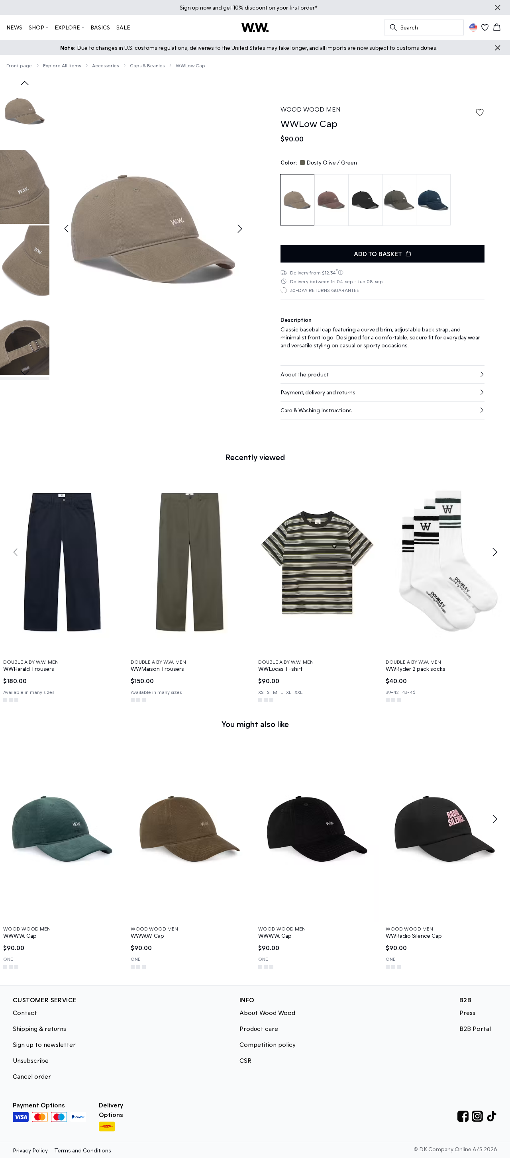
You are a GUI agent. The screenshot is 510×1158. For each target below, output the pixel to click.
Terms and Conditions (82, 1150)
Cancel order (32, 1076)
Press (467, 1012)
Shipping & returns (39, 1028)
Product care (258, 1028)
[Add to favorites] (480, 112)
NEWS (14, 27)
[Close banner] (498, 8)
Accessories (105, 65)
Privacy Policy (30, 1150)
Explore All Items (62, 65)
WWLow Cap (190, 65)
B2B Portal (475, 1028)
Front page (19, 65)
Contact (25, 1012)
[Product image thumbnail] (24, 111)
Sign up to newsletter (44, 1044)
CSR (245, 1060)
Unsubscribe (31, 1060)
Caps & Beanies (147, 65)
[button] (382, 374)
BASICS (100, 27)
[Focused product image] (153, 229)
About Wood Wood (267, 1012)
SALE (123, 27)
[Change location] (473, 27)
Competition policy (267, 1044)
